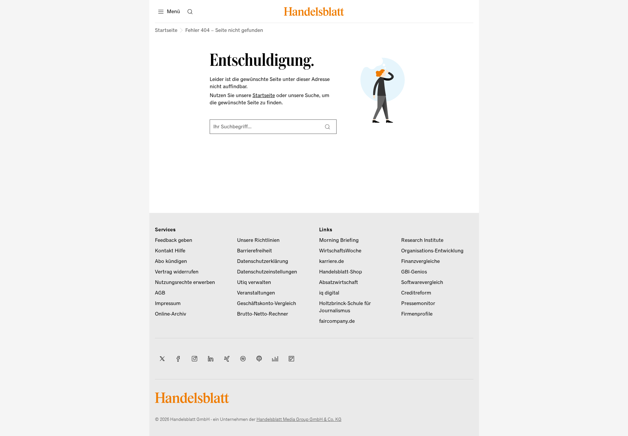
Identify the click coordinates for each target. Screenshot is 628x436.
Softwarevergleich (422, 282)
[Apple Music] (259, 358)
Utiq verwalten (254, 282)
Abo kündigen (171, 261)
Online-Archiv (170, 314)
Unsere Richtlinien (258, 240)
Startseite (166, 30)
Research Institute (422, 240)
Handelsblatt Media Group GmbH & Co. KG (299, 419)
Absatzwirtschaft (338, 282)
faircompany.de (337, 321)
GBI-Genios (414, 271)
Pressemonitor (418, 303)
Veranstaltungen (256, 292)
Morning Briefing (339, 240)
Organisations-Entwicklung (432, 250)
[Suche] (327, 126)
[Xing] (227, 358)
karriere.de (331, 261)
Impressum (168, 303)
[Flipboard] (291, 358)
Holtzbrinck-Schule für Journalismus (345, 307)
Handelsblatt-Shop (340, 271)
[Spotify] (243, 358)
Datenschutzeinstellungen (267, 271)
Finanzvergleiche (420, 261)
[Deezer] (275, 358)
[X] (162, 358)
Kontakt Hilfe (170, 250)
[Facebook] (178, 358)
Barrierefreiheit (254, 250)
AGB (160, 292)
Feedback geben (173, 240)
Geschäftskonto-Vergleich (266, 303)
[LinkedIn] (210, 358)
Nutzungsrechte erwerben (185, 282)
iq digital (329, 292)
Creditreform (416, 292)
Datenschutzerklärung (262, 261)
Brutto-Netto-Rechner (262, 314)
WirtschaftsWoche (340, 250)
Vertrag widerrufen (176, 271)
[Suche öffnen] (190, 11)
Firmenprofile (417, 314)
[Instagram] (194, 358)
